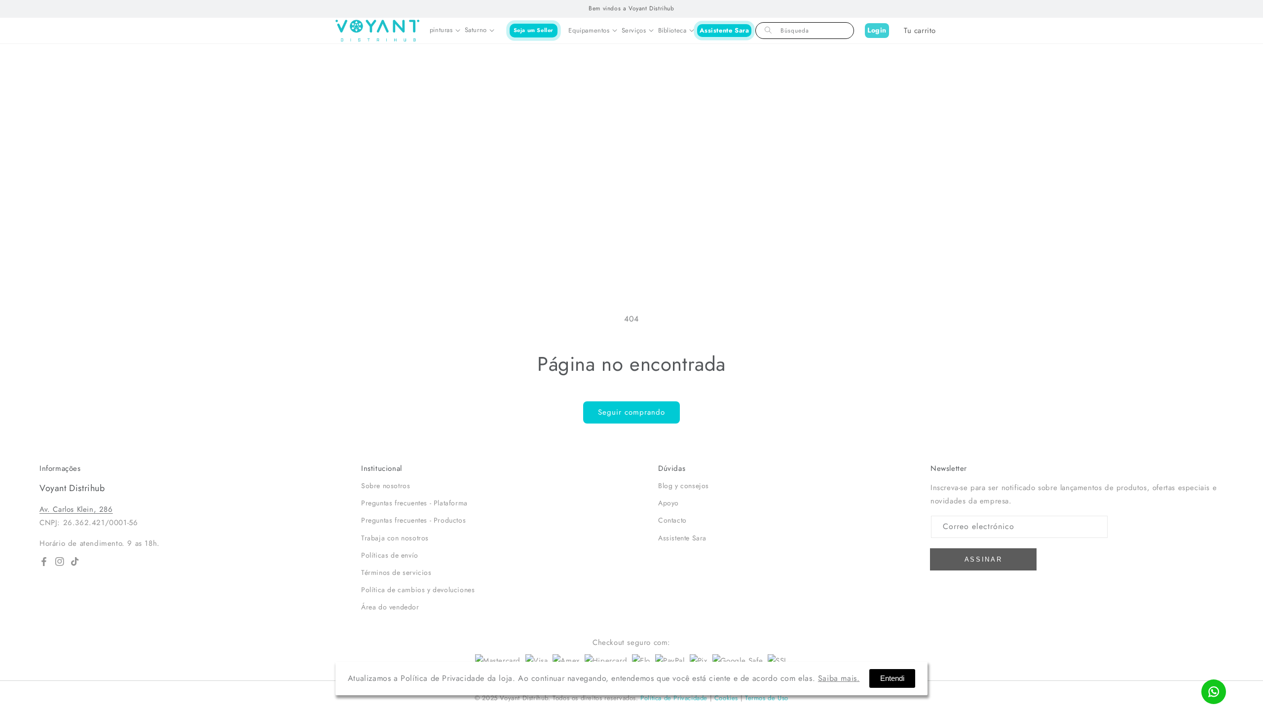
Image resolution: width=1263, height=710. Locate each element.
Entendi (892, 678)
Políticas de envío (389, 555)
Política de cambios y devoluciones (418, 590)
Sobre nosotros (385, 486)
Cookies (726, 698)
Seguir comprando (631, 412)
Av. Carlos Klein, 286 (76, 509)
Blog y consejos (683, 486)
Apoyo (668, 503)
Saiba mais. (839, 678)
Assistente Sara (724, 30)
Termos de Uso (766, 698)
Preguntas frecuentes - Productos (413, 520)
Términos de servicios (396, 572)
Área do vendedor (390, 607)
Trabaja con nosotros (395, 538)
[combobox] (804, 30)
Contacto (672, 520)
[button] (444, 30)
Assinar (984, 559)
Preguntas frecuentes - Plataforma (414, 503)
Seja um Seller (534, 30)
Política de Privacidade (673, 698)
